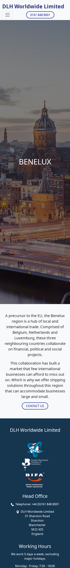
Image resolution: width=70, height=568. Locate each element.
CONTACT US (35, 406)
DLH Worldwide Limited (33, 6)
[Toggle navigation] (7, 15)
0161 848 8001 (40, 15)
